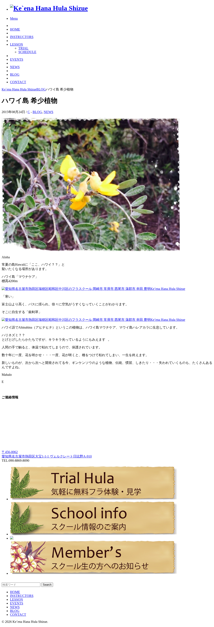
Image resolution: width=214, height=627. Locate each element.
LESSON (16, 44)
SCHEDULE (27, 52)
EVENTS (16, 59)
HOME (15, 29)
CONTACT (18, 82)
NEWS (15, 67)
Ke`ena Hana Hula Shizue (19, 89)
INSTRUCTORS (21, 37)
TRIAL (23, 48)
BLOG (14, 74)
